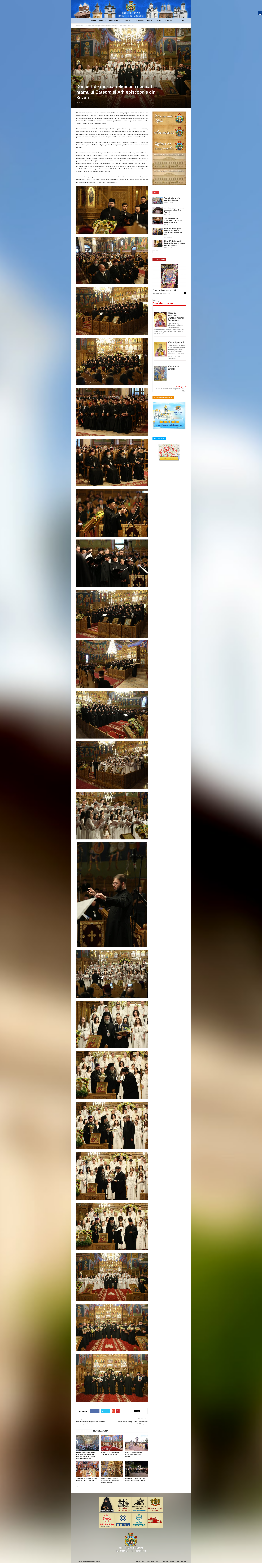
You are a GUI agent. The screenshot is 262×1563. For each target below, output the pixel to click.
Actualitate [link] (138, 21)
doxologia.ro (180, 386)
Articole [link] (126, 21)
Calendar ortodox (163, 303)
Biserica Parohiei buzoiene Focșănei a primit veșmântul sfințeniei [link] (133, 1454)
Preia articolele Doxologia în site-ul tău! (171, 389)
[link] (131, 9)
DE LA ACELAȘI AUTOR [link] (100, 1431)
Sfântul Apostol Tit (176, 342)
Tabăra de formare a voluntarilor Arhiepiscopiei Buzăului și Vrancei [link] (173, 220)
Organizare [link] (113, 21)
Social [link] (159, 21)
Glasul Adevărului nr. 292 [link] (164, 290)
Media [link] (149, 21)
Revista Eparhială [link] (159, 259)
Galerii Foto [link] (79, 26)
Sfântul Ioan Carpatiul (173, 367)
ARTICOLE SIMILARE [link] (84, 1431)
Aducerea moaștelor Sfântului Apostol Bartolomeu (176, 317)
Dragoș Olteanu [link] (157, 293)
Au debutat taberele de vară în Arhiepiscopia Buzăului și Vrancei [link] (174, 210)
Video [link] (155, 193)
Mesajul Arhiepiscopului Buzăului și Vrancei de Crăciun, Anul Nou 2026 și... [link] (174, 243)
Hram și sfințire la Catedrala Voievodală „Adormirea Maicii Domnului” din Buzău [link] (110, 1480)
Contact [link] (168, 21)
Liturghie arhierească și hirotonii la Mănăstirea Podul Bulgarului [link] (132, 1423)
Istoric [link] (93, 21)
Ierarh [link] (101, 21)
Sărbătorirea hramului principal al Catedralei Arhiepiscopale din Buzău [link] (90, 1423)
